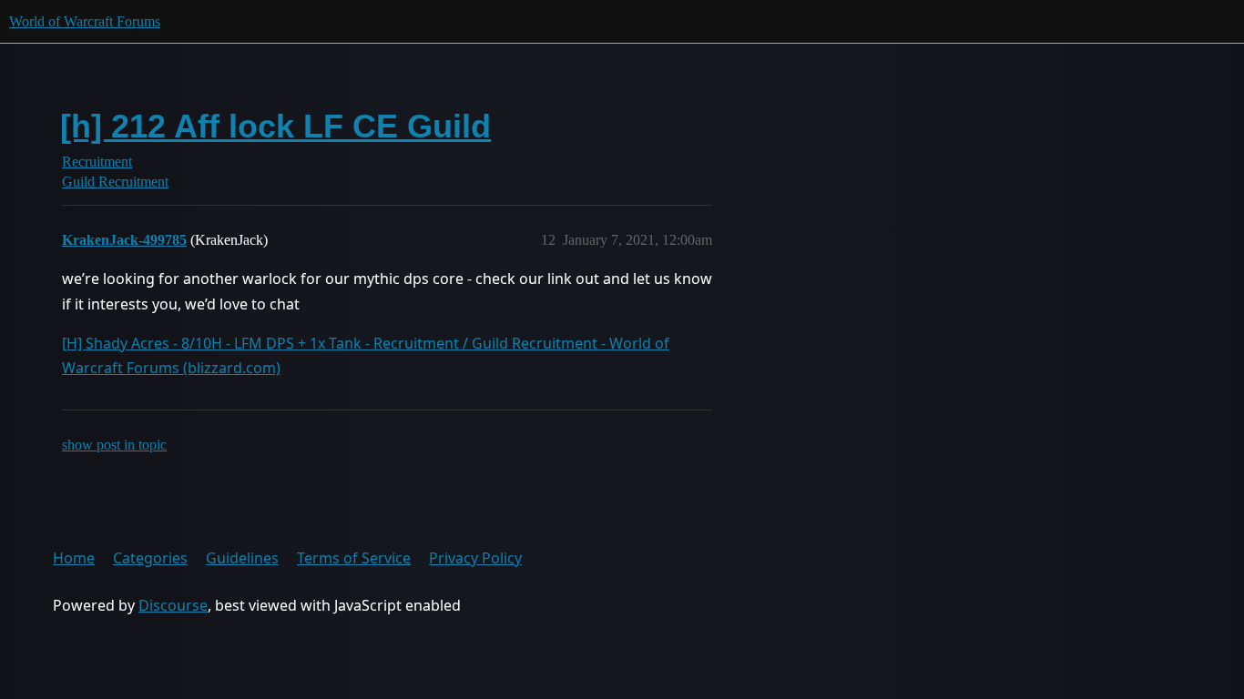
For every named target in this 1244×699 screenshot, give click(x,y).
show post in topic (114, 444)
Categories (150, 558)
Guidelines (242, 558)
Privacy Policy (475, 558)
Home (74, 558)
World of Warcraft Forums (84, 21)
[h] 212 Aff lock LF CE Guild (275, 126)
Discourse (173, 605)
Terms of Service (354, 558)
